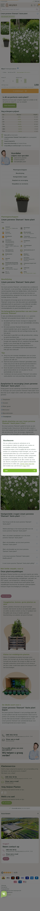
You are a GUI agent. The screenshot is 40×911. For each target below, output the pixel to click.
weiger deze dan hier (27, 464)
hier (24, 466)
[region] (20, 455)
